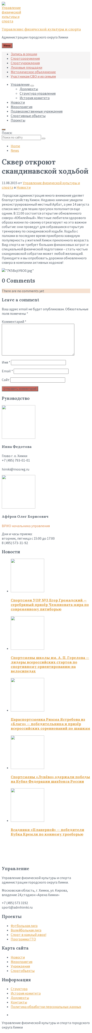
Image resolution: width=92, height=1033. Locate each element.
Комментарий (14, 321)
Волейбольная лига (26, 930)
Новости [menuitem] (18, 102)
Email (7, 371)
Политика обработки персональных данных (46, 1006)
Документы (20, 997)
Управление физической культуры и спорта (41, 29)
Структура (19, 988)
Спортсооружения (25, 58)
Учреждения (20, 966)
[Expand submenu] (32, 85)
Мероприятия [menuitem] (21, 106)
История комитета (26, 993)
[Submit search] (43, 138)
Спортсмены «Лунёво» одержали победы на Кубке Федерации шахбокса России (50, 779)
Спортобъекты (23, 970)
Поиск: (7, 132)
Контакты (19, 1002)
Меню (7, 45)
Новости (24, 187)
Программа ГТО (23, 939)
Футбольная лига (24, 925)
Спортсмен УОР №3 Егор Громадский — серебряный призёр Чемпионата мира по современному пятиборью (50, 604)
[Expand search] (3, 129)
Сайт (6, 379)
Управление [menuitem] (20, 84)
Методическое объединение (33, 72)
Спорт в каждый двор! (28, 934)
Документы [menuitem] (29, 89)
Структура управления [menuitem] (38, 93)
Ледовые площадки (26, 67)
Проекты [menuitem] (18, 120)
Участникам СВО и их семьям (33, 76)
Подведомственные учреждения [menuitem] (37, 111)
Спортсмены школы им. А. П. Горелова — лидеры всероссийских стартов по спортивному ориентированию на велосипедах (50, 664)
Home (15, 146)
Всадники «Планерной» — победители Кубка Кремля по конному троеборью (47, 831)
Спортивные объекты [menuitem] (28, 115)
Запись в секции (24, 54)
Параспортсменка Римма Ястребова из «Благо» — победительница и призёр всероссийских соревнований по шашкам (50, 724)
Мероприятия (21, 961)
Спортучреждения (25, 63)
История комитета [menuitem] (35, 98)
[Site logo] (13, 21)
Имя (6, 362)
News (15, 150)
